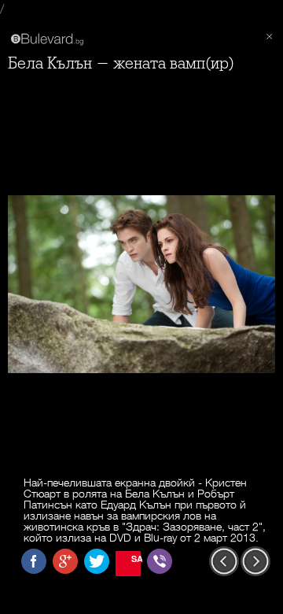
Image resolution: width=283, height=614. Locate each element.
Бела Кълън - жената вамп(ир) (121, 63)
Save (136, 558)
